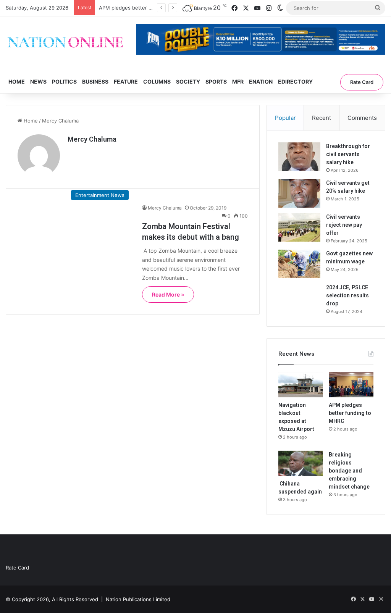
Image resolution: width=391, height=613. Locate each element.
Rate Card (361, 82)
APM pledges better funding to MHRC (144, 8)
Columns (157, 81)
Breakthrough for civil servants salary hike (348, 154)
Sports (216, 81)
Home (16, 81)
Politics (64, 81)
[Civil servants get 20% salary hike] (299, 193)
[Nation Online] (65, 43)
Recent (321, 117)
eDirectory (295, 81)
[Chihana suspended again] (300, 463)
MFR (238, 81)
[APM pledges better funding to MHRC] (351, 384)
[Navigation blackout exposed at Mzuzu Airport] (300, 384)
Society (188, 81)
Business (95, 81)
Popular (285, 117)
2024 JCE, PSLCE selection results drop (347, 295)
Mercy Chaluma (92, 139)
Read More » (168, 294)
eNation (261, 81)
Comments (362, 117)
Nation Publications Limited (138, 599)
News (38, 81)
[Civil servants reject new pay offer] (299, 227)
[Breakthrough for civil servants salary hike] (299, 156)
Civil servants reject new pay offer (344, 225)
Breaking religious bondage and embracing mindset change (349, 471)
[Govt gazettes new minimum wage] (299, 264)
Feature (126, 81)
